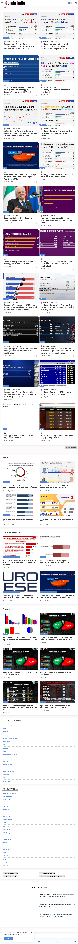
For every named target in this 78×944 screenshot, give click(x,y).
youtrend (7, 781)
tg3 (5, 859)
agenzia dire (8, 803)
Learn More (15, 934)
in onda (6, 826)
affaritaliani (8, 800)
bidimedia (7, 741)
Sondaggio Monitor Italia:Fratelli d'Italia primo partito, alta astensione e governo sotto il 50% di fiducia (20, 639)
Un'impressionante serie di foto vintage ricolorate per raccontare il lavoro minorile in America (56, 895)
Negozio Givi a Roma (10, 876)
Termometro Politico (10, 738)
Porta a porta (8, 796)
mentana (7, 836)
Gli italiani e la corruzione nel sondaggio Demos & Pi (20, 520)
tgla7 (6, 866)
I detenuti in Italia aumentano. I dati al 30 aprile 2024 (56, 520)
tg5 (5, 862)
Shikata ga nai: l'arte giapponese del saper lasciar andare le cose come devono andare (55, 915)
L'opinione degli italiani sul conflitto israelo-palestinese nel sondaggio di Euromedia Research (20, 596)
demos (6, 748)
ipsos (6, 761)
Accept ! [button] (8, 938)
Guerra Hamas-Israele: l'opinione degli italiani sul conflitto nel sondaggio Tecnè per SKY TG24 (57, 596)
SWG (5, 735)
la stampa (7, 833)
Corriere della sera (10, 793)
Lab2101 (6, 731)
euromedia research (10, 755)
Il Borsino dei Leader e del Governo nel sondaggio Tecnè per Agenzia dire (20, 673)
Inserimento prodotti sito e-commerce (53, 876)
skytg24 (6, 852)
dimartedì (7, 816)
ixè (5, 768)
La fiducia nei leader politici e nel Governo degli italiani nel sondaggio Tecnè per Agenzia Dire (56, 638)
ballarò (6, 810)
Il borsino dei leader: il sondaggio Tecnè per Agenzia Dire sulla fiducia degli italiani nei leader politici (20, 707)
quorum (6, 774)
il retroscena (8, 819)
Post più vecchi (71, 448)
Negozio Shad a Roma (48, 873)
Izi (5, 728)
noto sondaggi (9, 771)
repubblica (7, 849)
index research (9, 758)
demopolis (7, 745)
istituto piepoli (8, 764)
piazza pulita (8, 842)
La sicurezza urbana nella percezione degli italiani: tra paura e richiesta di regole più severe (20, 486)
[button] (76, 3)
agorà (6, 806)
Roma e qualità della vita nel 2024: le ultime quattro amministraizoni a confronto (55, 486)
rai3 (5, 846)
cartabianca (8, 813)
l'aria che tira (8, 829)
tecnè (6, 778)
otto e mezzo (8, 839)
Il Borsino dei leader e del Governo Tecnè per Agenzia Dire (55, 673)
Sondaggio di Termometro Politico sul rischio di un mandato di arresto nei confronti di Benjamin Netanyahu (19, 562)
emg (5, 751)
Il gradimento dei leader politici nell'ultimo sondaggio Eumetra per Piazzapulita (55, 706)
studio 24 (7, 856)
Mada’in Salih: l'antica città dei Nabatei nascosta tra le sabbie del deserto (57, 905)
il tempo (7, 823)
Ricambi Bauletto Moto (11, 873)
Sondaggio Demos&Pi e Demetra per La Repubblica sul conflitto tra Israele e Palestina (56, 561)
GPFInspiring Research (11, 725)
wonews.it (45, 887)
